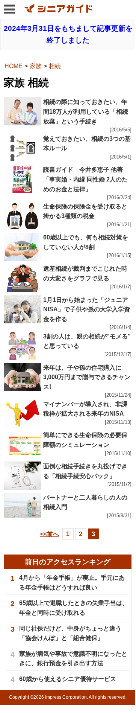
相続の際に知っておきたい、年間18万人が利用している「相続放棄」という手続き (85, 111)
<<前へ (49, 534)
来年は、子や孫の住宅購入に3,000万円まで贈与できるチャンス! (86, 377)
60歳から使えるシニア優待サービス (67, 679)
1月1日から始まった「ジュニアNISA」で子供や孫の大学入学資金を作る (86, 309)
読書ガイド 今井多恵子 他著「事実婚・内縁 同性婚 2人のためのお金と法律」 (85, 179)
